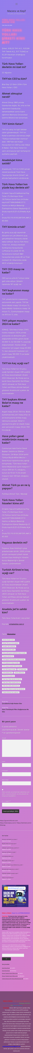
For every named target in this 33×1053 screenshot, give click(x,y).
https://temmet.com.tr (24, 823)
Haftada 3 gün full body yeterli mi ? (10, 848)
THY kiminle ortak (7, 672)
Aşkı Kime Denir (6, 968)
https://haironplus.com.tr (8, 823)
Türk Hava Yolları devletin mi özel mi (12, 679)
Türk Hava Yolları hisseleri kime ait (11, 682)
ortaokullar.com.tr (16, 624)
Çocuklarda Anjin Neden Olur (12, 703)
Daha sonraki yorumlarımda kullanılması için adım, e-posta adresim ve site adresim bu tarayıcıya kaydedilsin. (15, 794)
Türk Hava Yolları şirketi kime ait (11, 685)
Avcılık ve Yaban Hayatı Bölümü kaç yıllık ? (12, 865)
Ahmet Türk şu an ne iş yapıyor (10, 643)
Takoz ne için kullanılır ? (8, 877)
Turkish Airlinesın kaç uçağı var (10, 692)
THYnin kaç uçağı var (8, 676)
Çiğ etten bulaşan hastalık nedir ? (10, 873)
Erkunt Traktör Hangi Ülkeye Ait (10, 973)
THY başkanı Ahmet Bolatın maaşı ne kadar (13, 659)
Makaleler (11, 634)
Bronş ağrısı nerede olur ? (8, 860)
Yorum (4, 738)
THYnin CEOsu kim (19, 672)
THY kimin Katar (22, 669)
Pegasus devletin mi (8, 656)
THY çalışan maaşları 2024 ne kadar (12, 666)
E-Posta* (5, 770)
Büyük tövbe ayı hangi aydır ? (9, 843)
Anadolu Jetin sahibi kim (9, 646)
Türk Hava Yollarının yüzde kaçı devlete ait (13, 689)
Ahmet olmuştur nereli (8, 639)
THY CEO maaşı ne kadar (9, 669)
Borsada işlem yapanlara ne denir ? (10, 869)
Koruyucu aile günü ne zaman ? (9, 839)
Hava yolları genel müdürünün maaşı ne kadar (14, 653)
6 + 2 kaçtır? (6, 801)
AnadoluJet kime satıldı (9, 649)
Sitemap (2, 825)
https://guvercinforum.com (9, 820)
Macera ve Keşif (16, 10)
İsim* (3, 761)
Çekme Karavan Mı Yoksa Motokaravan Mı (12, 978)
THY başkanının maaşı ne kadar (11, 662)
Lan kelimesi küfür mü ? (8, 856)
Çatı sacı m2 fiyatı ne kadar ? (9, 852)
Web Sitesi (5, 780)
